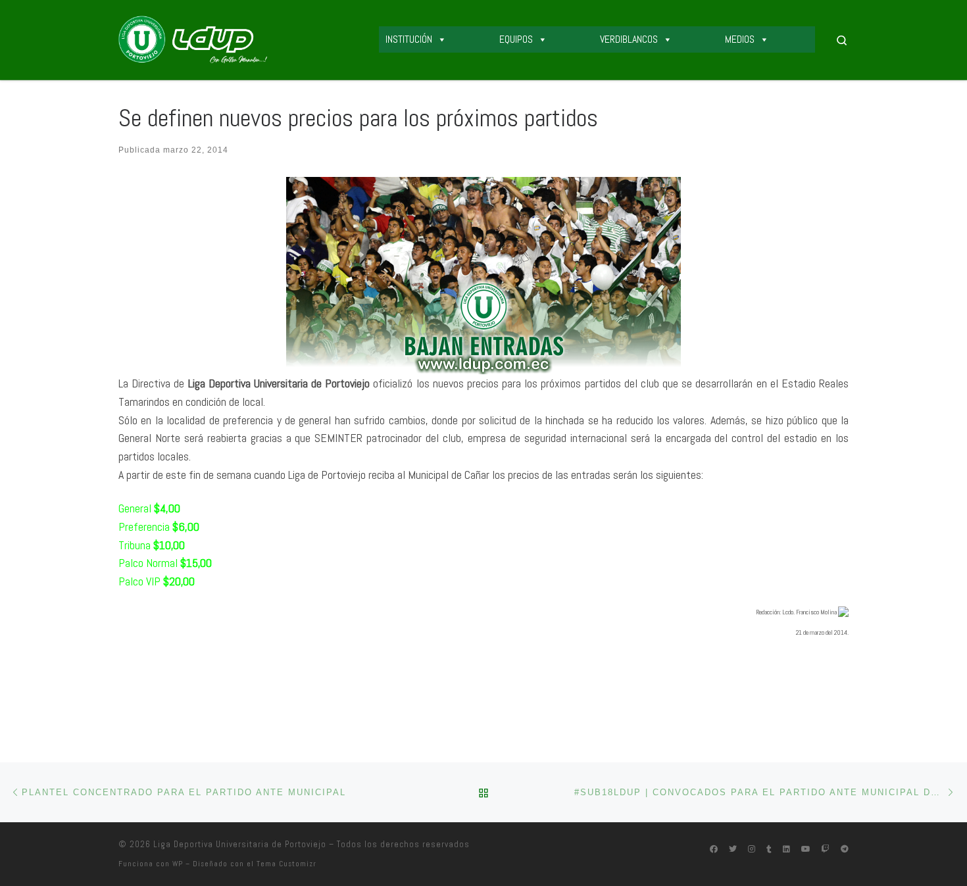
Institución (408, 39)
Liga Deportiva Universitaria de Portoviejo (239, 844)
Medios (740, 39)
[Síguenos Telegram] (845, 849)
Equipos (516, 39)
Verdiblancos (629, 39)
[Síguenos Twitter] (733, 849)
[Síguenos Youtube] (805, 849)
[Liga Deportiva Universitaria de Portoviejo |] (192, 38)
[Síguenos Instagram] (751, 849)
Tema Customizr (286, 863)
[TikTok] (769, 849)
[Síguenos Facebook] (714, 849)
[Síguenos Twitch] (826, 849)
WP (177, 863)
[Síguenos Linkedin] (786, 849)
